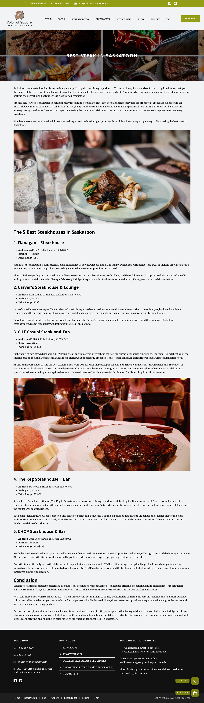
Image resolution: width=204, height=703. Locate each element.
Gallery (155, 19)
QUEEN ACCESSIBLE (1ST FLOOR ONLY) (85, 660)
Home (48, 19)
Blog (141, 19)
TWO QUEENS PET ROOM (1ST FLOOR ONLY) (88, 667)
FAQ (168, 19)
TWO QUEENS (71, 673)
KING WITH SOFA (72, 654)
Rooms (61, 19)
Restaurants (124, 19)
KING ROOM (70, 647)
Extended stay (80, 19)
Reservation (103, 19)
